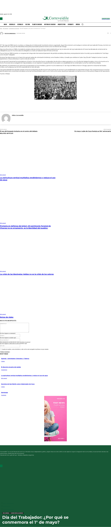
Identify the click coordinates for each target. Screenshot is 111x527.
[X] (50, 39)
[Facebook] (1, 18)
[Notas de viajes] (28, 295)
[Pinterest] (54, 39)
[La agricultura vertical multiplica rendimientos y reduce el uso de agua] (28, 156)
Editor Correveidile (10, 33)
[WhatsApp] (59, 39)
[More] (64, 38)
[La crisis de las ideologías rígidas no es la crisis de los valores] (28, 252)
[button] (82, 24)
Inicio (1, 28)
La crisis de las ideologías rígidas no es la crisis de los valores (27, 274)
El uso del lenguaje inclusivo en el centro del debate (18, 131)
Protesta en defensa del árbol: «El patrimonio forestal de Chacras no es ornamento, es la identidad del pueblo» (25, 227)
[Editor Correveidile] (1, 33)
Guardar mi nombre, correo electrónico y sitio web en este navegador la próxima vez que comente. (25, 349)
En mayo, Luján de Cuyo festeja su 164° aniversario (93, 131)
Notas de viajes (6, 317)
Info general (5, 28)
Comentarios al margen (14, 28)
